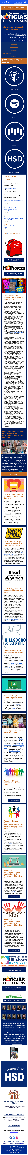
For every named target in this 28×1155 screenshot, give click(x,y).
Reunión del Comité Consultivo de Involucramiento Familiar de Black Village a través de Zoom (13, 209)
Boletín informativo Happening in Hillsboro (14, 1000)
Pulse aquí (17, 8)
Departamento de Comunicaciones (11, 1147)
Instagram (22, 1143)
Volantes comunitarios (6, 53)
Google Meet (13, 891)
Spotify (14, 117)
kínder (21, 739)
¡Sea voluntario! (14, 1132)
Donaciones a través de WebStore (14, 260)
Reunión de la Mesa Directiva (10, 188)
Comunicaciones (14, 56)
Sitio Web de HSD (14, 44)
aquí (8, 233)
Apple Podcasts (14, 89)
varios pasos (7, 667)
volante (13, 708)
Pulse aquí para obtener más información (14, 273)
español (18, 704)
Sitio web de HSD (14, 172)
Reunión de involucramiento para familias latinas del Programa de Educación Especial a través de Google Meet (13, 218)
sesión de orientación (18, 745)
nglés (13, 704)
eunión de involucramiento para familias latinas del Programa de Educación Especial (13, 887)
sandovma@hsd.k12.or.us (11, 619)
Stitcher (14, 145)
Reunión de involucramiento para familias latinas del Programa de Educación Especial (13, 874)
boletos (6, 365)
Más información (14, 800)
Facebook (11, 1143)
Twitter (16, 1143)
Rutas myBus (14, 50)
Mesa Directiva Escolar (17, 1044)
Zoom (10, 843)
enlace (20, 471)
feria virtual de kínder (14, 751)
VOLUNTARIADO (14, 1126)
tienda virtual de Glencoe (16, 332)
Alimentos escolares (14, 47)
